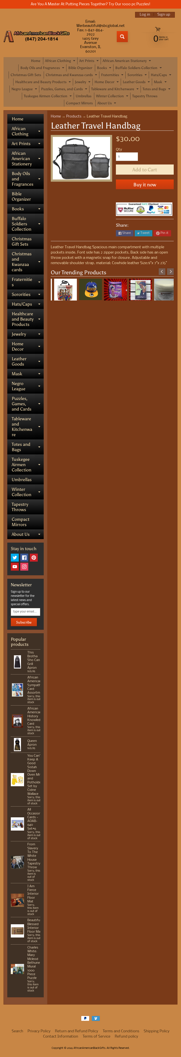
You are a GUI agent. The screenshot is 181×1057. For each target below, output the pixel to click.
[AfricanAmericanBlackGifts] (37, 36)
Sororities (137, 75)
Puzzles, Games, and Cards (64, 90)
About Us (107, 104)
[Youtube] (15, 567)
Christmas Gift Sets (26, 75)
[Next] (170, 271)
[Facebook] (24, 558)
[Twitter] (15, 558)
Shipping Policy (157, 1031)
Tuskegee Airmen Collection (48, 97)
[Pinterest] (34, 558)
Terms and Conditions (121, 1031)
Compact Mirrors (79, 103)
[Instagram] (24, 567)
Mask (161, 83)
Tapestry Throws (144, 96)
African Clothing (60, 61)
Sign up (163, 15)
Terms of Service (96, 1037)
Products (73, 116)
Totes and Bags (157, 90)
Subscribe (24, 622)
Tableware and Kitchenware (115, 90)
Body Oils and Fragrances (42, 68)
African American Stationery (127, 61)
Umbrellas (83, 96)
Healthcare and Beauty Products (43, 83)
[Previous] (162, 271)
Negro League (24, 90)
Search (17, 1031)
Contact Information (60, 1037)
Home (35, 61)
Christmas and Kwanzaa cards (72, 75)
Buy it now (144, 185)
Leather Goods (137, 83)
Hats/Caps (161, 75)
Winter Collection (112, 97)
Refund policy (126, 1037)
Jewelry (83, 83)
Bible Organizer (80, 68)
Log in (145, 15)
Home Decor (107, 83)
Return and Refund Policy (76, 1031)
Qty (119, 150)
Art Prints (89, 61)
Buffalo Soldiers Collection (139, 68)
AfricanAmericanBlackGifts (89, 1048)
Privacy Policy (39, 1031)
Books (104, 68)
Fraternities (112, 75)
